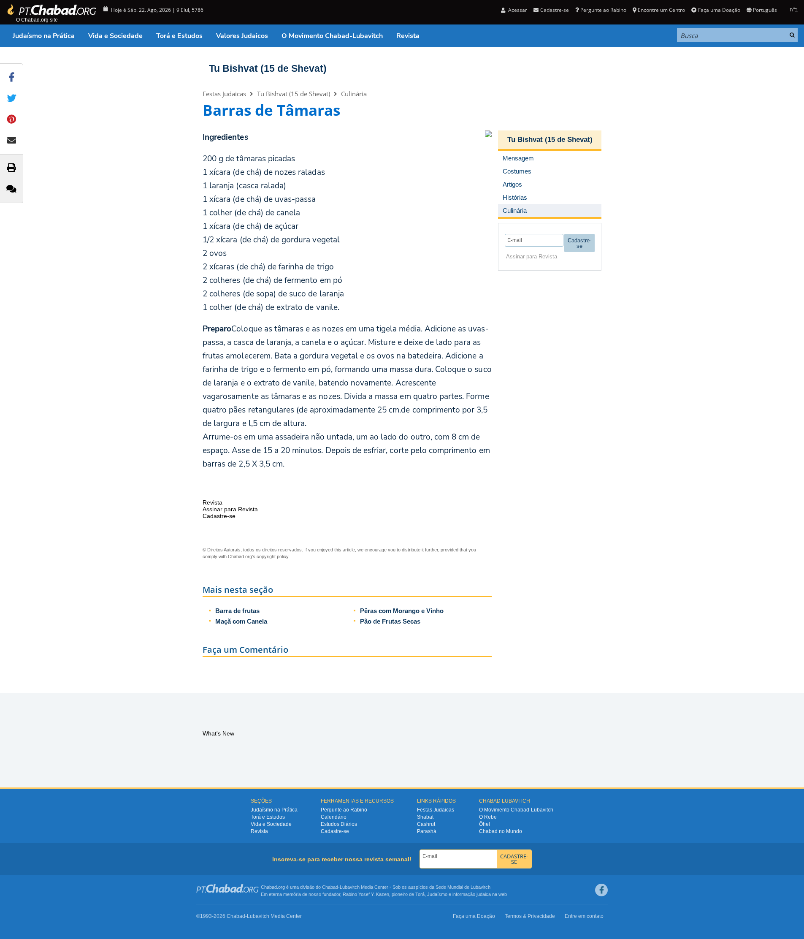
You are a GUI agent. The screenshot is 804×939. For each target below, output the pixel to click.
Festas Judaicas (224, 94)
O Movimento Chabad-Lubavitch (332, 36)
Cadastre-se (335, 831)
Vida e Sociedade (115, 36)
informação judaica (471, 894)
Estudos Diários (339, 824)
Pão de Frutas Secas (390, 621)
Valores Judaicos (242, 36)
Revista (408, 36)
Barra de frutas (237, 610)
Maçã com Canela (241, 621)
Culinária (354, 94)
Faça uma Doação (719, 10)
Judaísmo (437, 894)
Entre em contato (584, 916)
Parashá (426, 831)
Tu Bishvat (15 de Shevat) (268, 68)
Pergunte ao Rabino (603, 10)
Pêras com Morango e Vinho (402, 610)
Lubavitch (350, 887)
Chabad (330, 887)
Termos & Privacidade (530, 916)
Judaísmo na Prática (44, 36)
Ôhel (484, 824)
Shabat (425, 817)
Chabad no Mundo (500, 831)
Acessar (517, 10)
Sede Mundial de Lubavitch (463, 887)
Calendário (334, 817)
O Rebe (488, 817)
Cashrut (426, 824)
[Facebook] (601, 890)
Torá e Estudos (179, 36)
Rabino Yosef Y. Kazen (366, 894)
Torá (420, 894)
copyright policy (272, 556)
